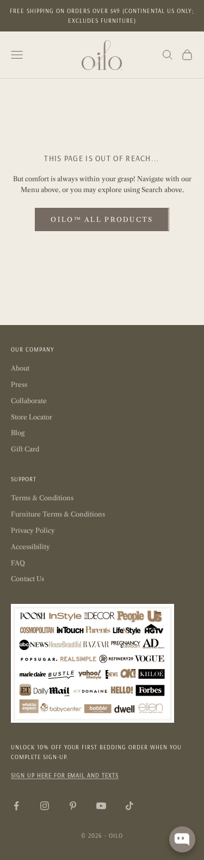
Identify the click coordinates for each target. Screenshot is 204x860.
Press (19, 384)
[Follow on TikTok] (129, 805)
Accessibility (30, 547)
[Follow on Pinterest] (72, 805)
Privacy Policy (33, 530)
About (20, 368)
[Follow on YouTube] (101, 805)
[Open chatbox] (182, 839)
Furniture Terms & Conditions (58, 514)
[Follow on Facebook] (16, 805)
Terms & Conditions (42, 498)
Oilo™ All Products (102, 219)
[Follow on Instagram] (44, 805)
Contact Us (27, 579)
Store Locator (31, 417)
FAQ (18, 563)
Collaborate (29, 401)
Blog (17, 433)
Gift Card (25, 449)
